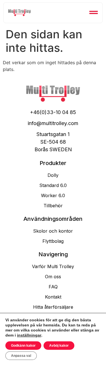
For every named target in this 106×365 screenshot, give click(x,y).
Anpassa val (21, 356)
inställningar (29, 335)
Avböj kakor (59, 346)
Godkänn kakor (23, 346)
